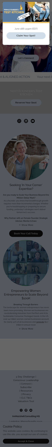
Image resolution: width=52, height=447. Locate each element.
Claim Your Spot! (25, 35)
